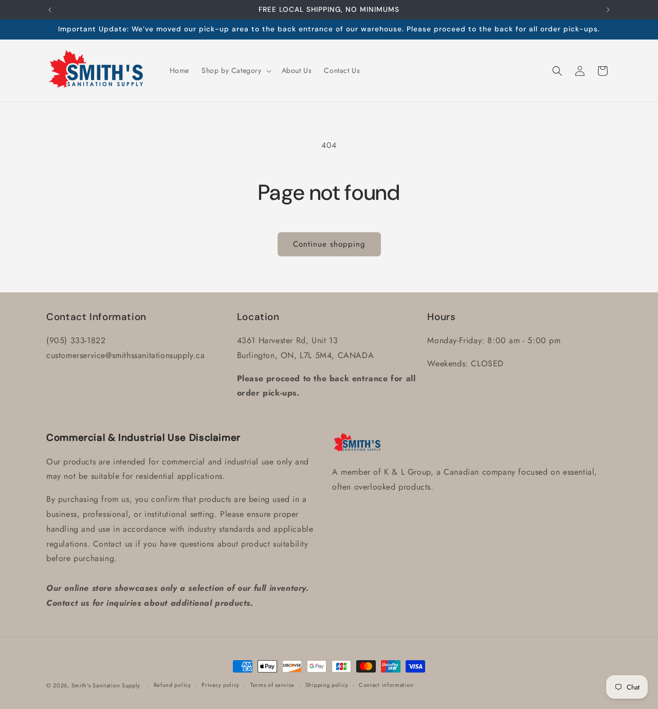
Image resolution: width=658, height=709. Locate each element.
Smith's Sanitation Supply (106, 685)
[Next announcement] (608, 10)
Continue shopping (329, 244)
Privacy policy (221, 685)
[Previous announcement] (50, 10)
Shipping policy (327, 685)
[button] (235, 70)
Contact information (386, 685)
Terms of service (272, 685)
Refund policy (172, 685)
